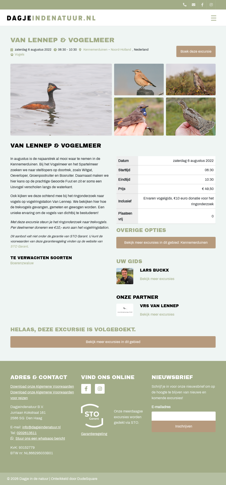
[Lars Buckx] (124, 276)
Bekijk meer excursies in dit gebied (113, 342)
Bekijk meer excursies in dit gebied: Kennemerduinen (166, 242)
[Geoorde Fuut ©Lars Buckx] (61, 100)
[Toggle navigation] (213, 18)
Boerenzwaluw (22, 263)
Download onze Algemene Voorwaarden (42, 386)
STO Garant (19, 246)
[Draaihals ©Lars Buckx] (191, 117)
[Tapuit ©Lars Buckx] (139, 79)
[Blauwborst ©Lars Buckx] (139, 117)
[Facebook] (202, 5)
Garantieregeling (94, 434)
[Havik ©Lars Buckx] (191, 79)
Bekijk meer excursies (157, 279)
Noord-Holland (121, 49)
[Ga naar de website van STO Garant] (94, 415)
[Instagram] (211, 5)
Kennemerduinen (95, 49)
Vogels (19, 54)
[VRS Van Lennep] (124, 310)
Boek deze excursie (196, 51)
